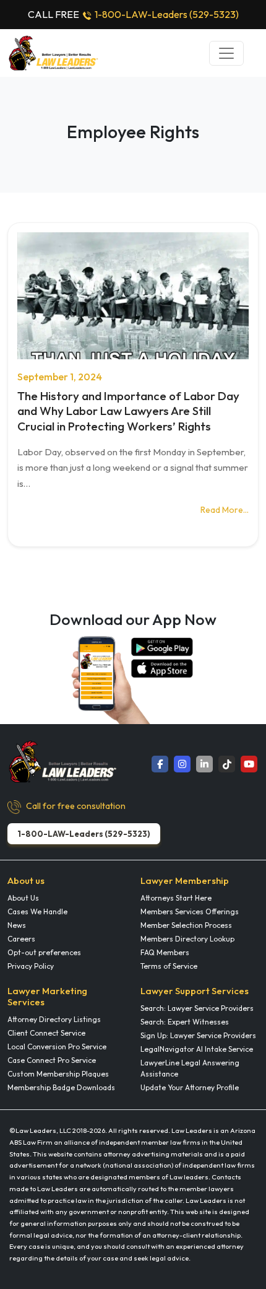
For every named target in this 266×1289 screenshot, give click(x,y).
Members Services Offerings (189, 911)
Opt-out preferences (44, 952)
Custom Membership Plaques (58, 1073)
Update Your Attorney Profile (189, 1087)
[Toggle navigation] (226, 53)
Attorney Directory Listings (54, 1019)
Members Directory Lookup (187, 938)
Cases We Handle (37, 911)
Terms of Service (168, 966)
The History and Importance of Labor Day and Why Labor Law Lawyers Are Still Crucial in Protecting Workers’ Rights (128, 411)
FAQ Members (164, 952)
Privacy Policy (30, 966)
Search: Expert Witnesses (184, 1021)
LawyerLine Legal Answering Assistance (189, 1068)
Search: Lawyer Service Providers (197, 1008)
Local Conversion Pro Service (56, 1046)
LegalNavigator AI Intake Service (196, 1049)
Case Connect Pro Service (51, 1060)
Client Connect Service (46, 1033)
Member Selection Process (186, 925)
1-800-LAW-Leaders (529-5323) (167, 14)
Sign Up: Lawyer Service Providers (198, 1035)
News (16, 925)
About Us (23, 897)
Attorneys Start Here (176, 897)
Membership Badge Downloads (61, 1087)
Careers (21, 938)
